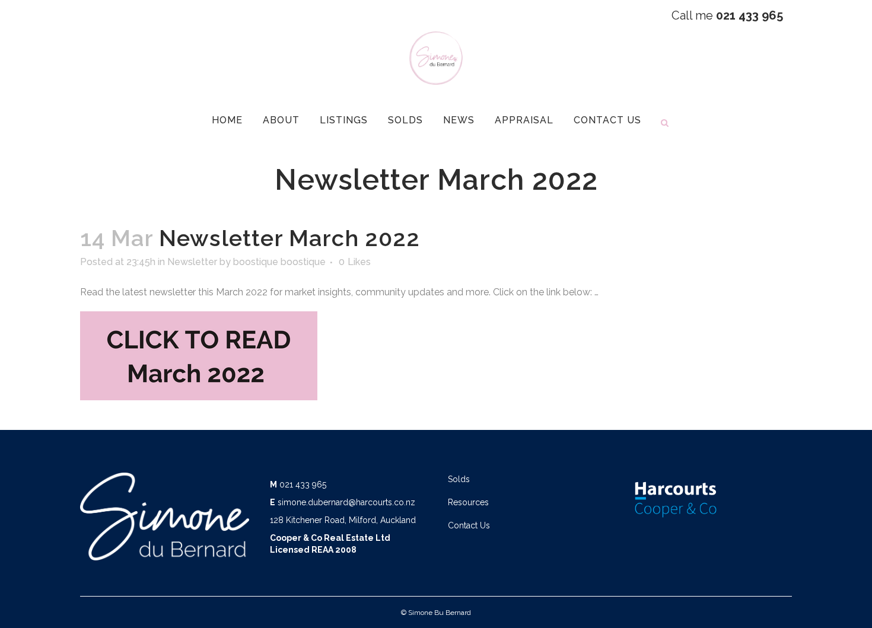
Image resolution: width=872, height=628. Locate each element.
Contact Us (469, 525)
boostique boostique (279, 261)
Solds (459, 479)
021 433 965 (302, 484)
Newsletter (192, 261)
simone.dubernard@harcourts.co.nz (346, 502)
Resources (468, 502)
